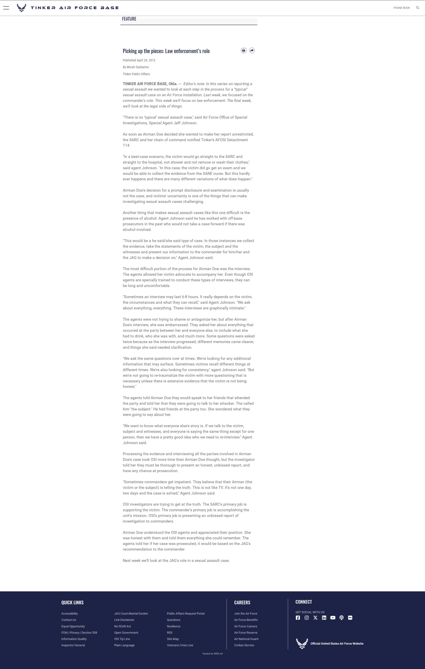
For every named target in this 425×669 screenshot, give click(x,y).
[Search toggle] (418, 8)
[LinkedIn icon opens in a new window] (324, 617)
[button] (5, 8)
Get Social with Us (310, 612)
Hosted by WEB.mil (213, 653)
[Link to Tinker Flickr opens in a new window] (350, 617)
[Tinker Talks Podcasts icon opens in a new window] (341, 617)
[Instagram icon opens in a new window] (306, 617)
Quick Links (72, 602)
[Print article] (244, 50)
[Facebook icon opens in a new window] (298, 617)
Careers (242, 602)
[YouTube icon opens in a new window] (332, 617)
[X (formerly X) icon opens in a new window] (315, 617)
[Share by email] (252, 50)
